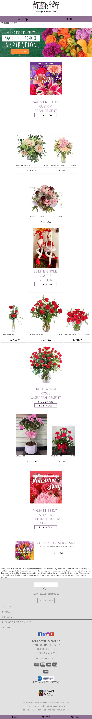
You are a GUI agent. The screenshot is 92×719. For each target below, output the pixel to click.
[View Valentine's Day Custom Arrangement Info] (46, 79)
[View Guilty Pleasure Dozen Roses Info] (77, 319)
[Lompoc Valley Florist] (46, 13)
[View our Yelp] (52, 635)
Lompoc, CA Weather (33, 706)
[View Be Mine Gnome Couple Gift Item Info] (46, 248)
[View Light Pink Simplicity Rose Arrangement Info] (32, 143)
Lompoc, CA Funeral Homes (35, 702)
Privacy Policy (29, 710)
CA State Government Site (56, 706)
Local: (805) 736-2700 (46, 652)
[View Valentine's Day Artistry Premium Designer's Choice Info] (46, 487)
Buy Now (46, 115)
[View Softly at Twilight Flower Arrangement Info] (46, 195)
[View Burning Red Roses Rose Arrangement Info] (46, 313)
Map (47, 716)
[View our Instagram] (48, 635)
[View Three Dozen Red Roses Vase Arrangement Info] (46, 366)
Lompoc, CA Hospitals (59, 702)
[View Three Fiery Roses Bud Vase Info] (14, 318)
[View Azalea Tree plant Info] (32, 434)
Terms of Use (63, 710)
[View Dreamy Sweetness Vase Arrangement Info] (63, 149)
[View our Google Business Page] (44, 635)
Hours (77, 716)
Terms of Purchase (46, 710)
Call (16, 716)
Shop (24, 19)
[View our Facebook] (40, 635)
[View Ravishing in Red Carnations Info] (63, 440)
